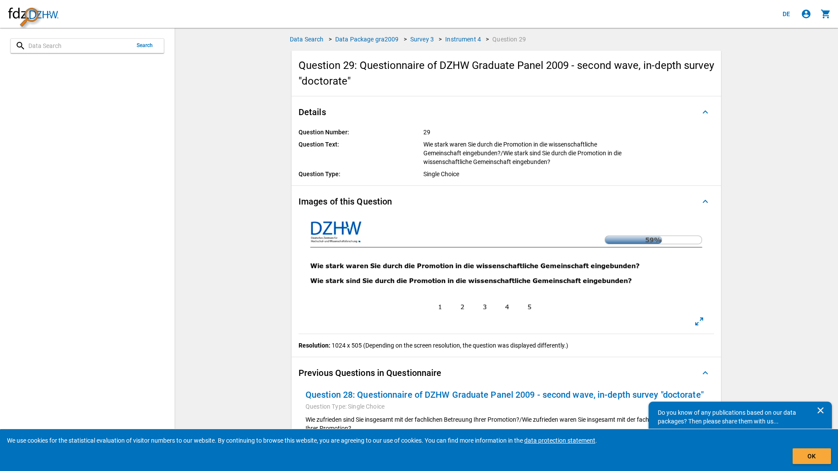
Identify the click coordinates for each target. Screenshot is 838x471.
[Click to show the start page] (33, 14)
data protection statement (559, 440)
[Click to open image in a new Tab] (699, 321)
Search (145, 45)
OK (811, 456)
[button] (506, 112)
